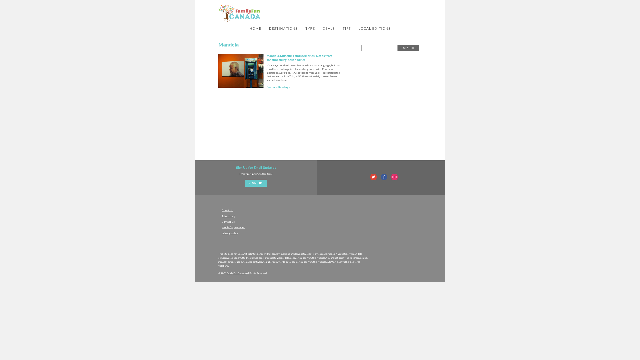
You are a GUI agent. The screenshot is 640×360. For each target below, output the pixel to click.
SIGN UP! (256, 183)
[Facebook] (384, 177)
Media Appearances (233, 227)
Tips (346, 28)
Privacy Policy (230, 232)
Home (255, 28)
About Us (227, 210)
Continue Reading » (278, 86)
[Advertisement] (357, 12)
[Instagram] (394, 177)
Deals (329, 28)
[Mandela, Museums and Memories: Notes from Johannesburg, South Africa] (241, 71)
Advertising (228, 216)
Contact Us (228, 221)
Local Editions (375, 28)
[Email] (373, 177)
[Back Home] (255, 13)
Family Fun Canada (236, 273)
